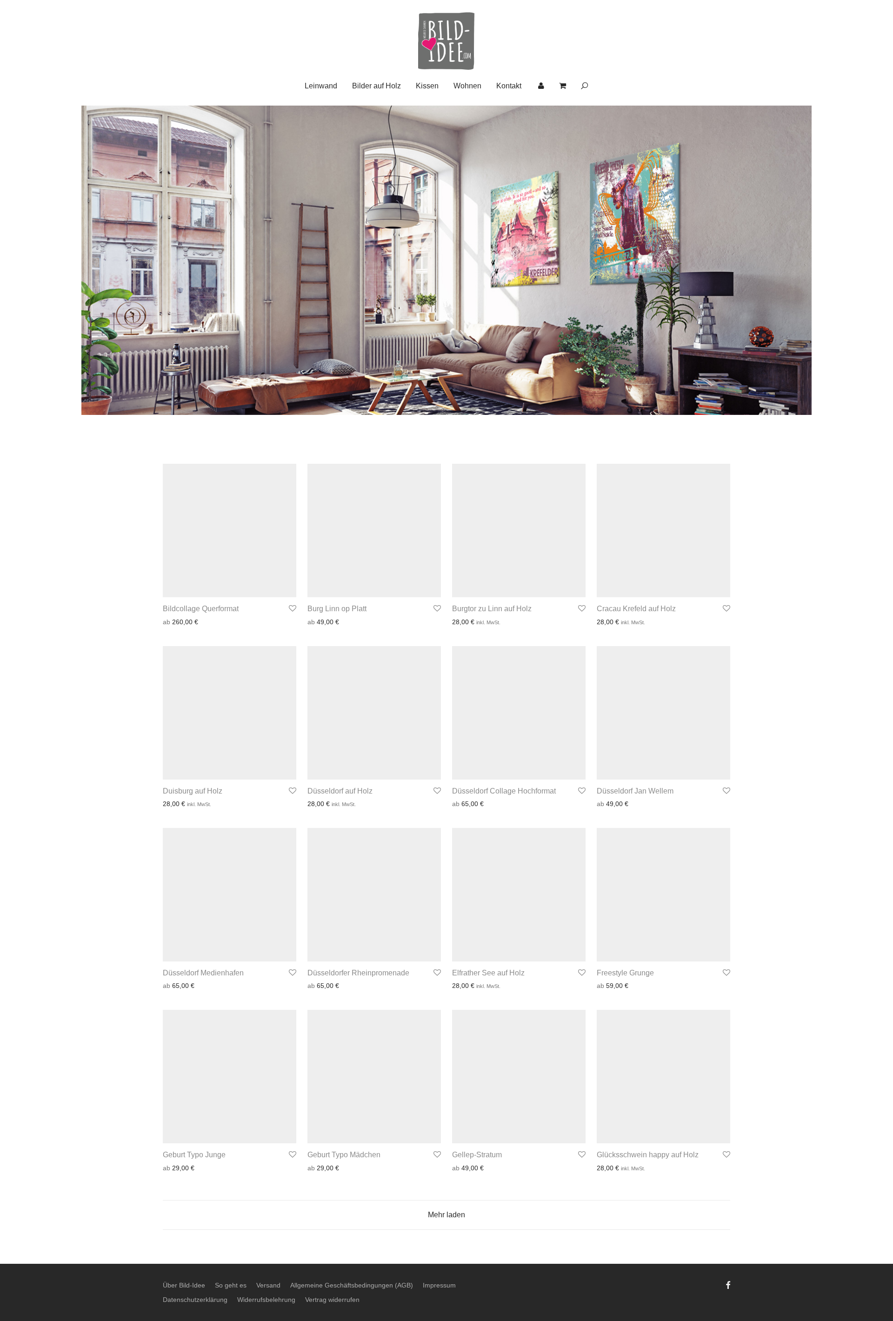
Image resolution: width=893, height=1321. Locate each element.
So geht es (231, 1285)
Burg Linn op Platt (337, 609)
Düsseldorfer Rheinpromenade (358, 973)
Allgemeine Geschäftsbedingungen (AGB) (351, 1285)
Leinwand (321, 86)
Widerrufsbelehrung (266, 1299)
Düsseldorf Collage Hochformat (504, 791)
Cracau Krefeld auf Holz (636, 609)
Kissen (427, 86)
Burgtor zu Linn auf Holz (492, 609)
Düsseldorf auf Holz (340, 791)
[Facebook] (728, 1284)
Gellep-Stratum (477, 1155)
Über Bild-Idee (184, 1285)
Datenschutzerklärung (195, 1299)
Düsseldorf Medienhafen (203, 973)
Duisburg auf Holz (192, 791)
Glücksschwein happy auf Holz (648, 1155)
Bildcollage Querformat (201, 609)
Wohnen (467, 86)
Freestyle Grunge (625, 973)
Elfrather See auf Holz (488, 973)
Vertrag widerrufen (332, 1299)
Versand (268, 1285)
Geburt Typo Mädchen (343, 1155)
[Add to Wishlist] (291, 609)
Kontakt (508, 86)
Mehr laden (446, 1215)
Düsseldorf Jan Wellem (635, 791)
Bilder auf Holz (376, 86)
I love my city (270, 285)
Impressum (439, 1285)
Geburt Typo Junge (194, 1155)
